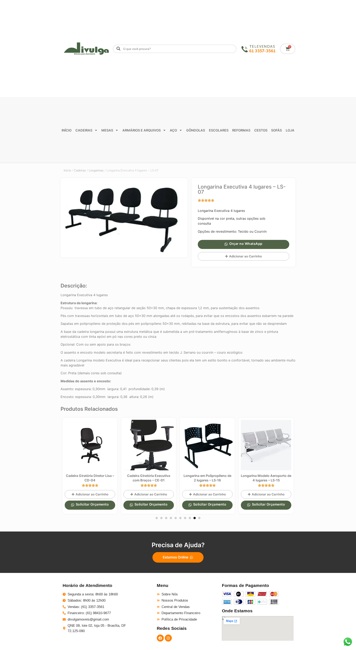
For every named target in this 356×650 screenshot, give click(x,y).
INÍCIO (66, 130)
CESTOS (260, 130)
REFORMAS (241, 130)
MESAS (107, 130)
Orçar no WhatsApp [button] (245, 244)
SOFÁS (276, 130)
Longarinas (96, 170)
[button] (157, 518)
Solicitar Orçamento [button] (92, 504)
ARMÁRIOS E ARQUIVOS (141, 130)
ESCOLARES (218, 130)
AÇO (173, 130)
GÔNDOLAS (195, 130)
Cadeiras (80, 170)
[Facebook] (160, 638)
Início (67, 170)
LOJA (290, 130)
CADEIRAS (83, 130)
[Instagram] (168, 638)
